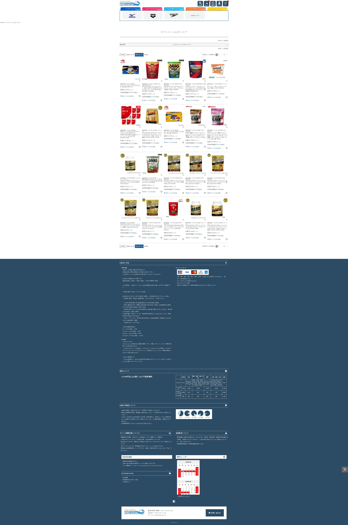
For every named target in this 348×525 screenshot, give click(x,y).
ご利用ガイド (126, 482)
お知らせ (207, 3)
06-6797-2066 (154, 510)
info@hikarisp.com (160, 515)
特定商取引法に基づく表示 (130, 479)
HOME (2, 22)
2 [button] (218, 54)
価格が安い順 (130, 54)
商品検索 (200, 5)
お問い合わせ (216, 513)
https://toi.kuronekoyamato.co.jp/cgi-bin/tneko (147, 465)
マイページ (219, 5)
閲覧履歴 (213, 5)
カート (226, 3)
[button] (227, 54)
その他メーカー (195, 15)
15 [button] (224, 54)
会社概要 (125, 477)
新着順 (146, 54)
